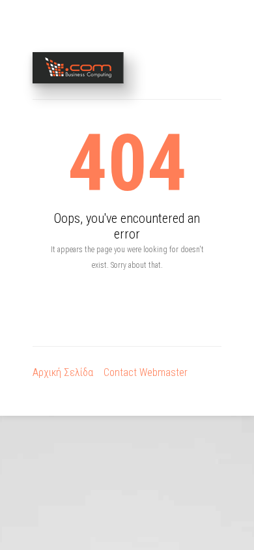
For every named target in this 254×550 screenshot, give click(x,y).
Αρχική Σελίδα (63, 372)
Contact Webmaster (146, 372)
